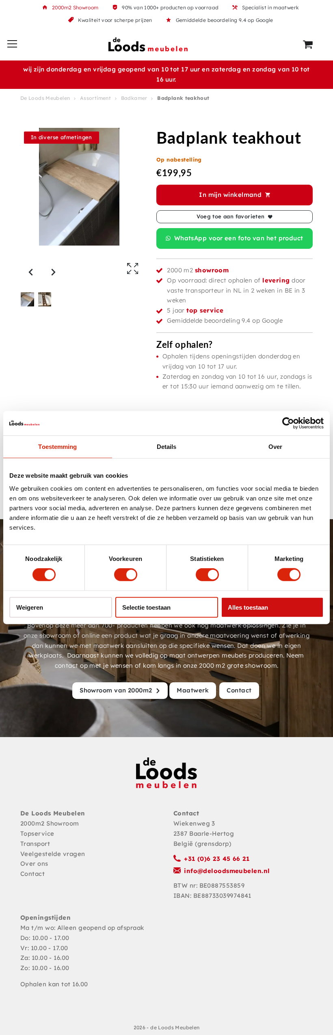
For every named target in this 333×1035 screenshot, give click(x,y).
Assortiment (95, 98)
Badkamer (134, 98)
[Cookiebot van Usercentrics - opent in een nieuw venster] (288, 423)
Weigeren (29, 607)
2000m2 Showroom (75, 7)
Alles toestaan (248, 607)
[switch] (125, 574)
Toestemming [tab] (57, 446)
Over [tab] (275, 446)
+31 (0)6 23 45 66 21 (216, 858)
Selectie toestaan (146, 607)
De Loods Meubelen (45, 98)
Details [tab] (167, 446)
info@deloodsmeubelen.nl (227, 871)
